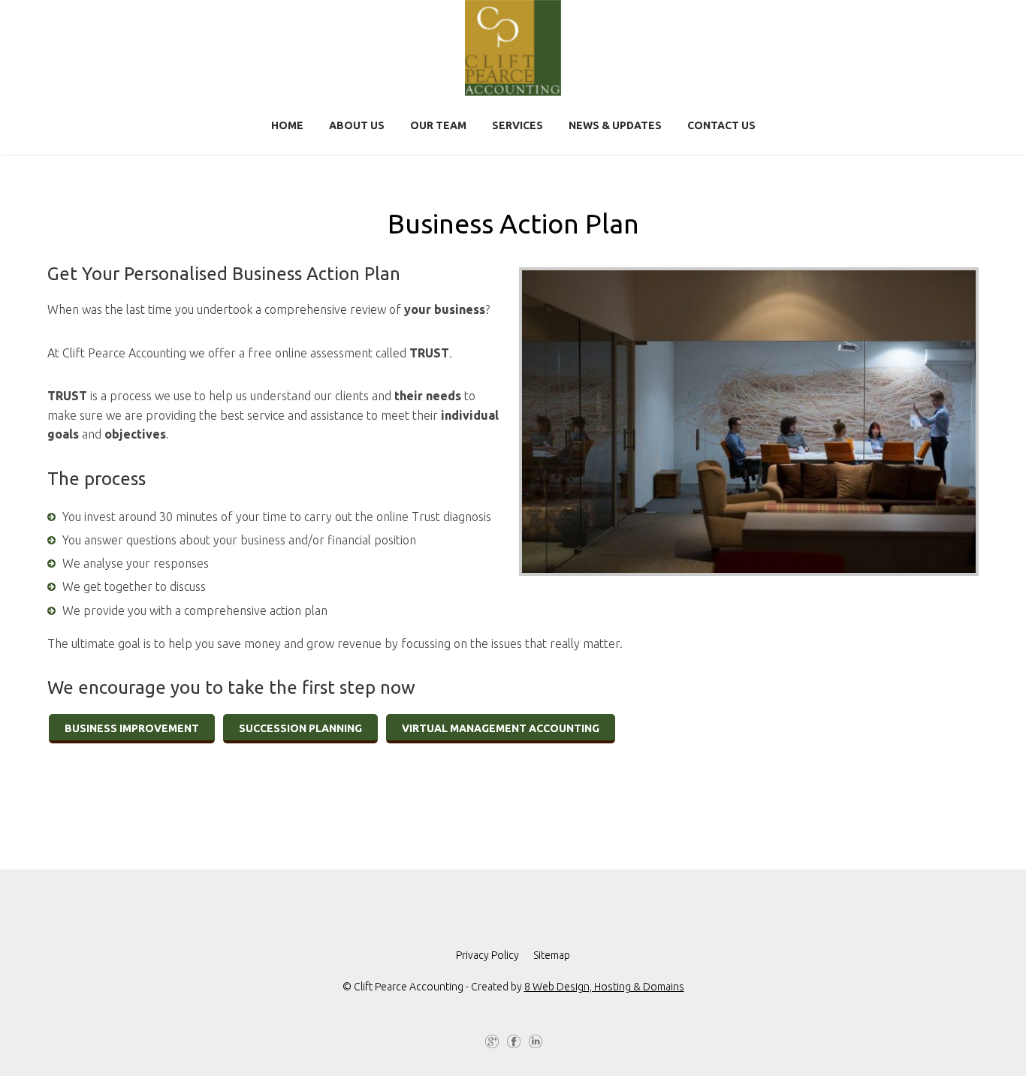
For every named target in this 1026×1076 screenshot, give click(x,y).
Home (287, 125)
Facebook (513, 1042)
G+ (491, 1042)
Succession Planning (300, 728)
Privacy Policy (487, 955)
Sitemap (551, 955)
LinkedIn (535, 1042)
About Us (357, 125)
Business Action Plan (513, 223)
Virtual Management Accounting (500, 728)
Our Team (438, 125)
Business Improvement (132, 728)
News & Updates (615, 125)
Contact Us (721, 125)
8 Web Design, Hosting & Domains (604, 987)
